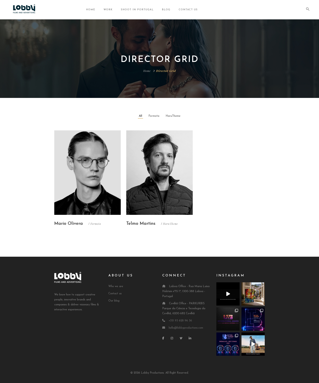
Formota (154, 116)
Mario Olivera (68, 223)
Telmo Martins (140, 223)
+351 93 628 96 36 (180, 320)
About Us (120, 275)
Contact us (115, 293)
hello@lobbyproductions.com (186, 328)
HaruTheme (173, 116)
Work (108, 9)
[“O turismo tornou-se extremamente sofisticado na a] (253, 294)
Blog (166, 9)
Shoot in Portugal (137, 9)
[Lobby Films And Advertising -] (24, 9)
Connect (174, 275)
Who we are (115, 286)
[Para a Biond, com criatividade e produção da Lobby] (253, 344)
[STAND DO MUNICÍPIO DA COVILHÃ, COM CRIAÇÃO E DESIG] (253, 319)
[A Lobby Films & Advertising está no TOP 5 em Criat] (228, 344)
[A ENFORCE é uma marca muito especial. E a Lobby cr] (228, 294)
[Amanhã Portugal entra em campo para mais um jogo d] (228, 319)
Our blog (113, 300)
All (140, 116)
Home (90, 9)
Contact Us (188, 9)
